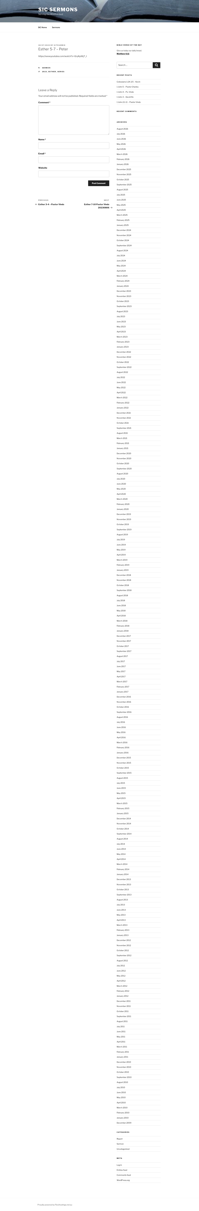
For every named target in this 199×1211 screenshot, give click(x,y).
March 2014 (122, 864)
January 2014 (122, 874)
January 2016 (122, 752)
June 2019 (121, 545)
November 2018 (124, 580)
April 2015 (121, 798)
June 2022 (121, 382)
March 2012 (122, 986)
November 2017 (124, 641)
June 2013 (121, 910)
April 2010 (121, 1102)
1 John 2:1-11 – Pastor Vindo (129, 102)
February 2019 (123, 565)
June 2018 (121, 605)
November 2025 (124, 174)
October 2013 (123, 889)
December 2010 (124, 1062)
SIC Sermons (58, 9)
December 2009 (124, 1123)
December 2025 (124, 169)
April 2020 (121, 494)
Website (42, 168)
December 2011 (124, 1001)
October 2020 (123, 463)
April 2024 (121, 271)
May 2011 (121, 1036)
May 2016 (121, 732)
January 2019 (122, 570)
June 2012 (121, 971)
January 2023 (123, 347)
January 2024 (123, 286)
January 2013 (122, 935)
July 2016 (121, 722)
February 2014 (123, 869)
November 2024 (124, 235)
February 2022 (123, 402)
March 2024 (122, 276)
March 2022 (122, 397)
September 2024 (124, 245)
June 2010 (121, 1092)
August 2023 (122, 311)
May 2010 (121, 1097)
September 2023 (124, 306)
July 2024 (121, 255)
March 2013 (122, 925)
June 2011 (121, 1031)
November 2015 (124, 763)
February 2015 (123, 808)
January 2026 (123, 164)
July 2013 (121, 905)
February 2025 (123, 220)
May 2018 (121, 610)
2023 (44, 72)
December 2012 (124, 940)
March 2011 (122, 1047)
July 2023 (121, 316)
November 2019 (124, 519)
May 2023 (121, 326)
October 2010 (123, 1072)
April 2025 (121, 210)
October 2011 (123, 1011)
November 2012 (124, 945)
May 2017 (121, 671)
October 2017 (123, 646)
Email (42, 153)
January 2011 (122, 1057)
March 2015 (122, 803)
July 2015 (121, 783)
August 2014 (122, 839)
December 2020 (124, 453)
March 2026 (122, 154)
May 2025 (121, 205)
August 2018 (122, 595)
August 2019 (122, 534)
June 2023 (121, 321)
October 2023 (123, 301)
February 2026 (123, 159)
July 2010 (121, 1087)
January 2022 (122, 408)
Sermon (46, 68)
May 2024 (121, 265)
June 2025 (121, 200)
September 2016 (124, 712)
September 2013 (124, 894)
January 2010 (123, 1118)
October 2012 (123, 950)
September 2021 (124, 428)
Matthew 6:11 (123, 53)
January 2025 (123, 225)
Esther (52, 72)
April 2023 (121, 331)
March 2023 (122, 337)
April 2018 (121, 615)
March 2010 (122, 1107)
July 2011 (121, 1026)
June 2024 (121, 260)
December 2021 (124, 413)
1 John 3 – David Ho (125, 97)
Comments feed (124, 1175)
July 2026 (121, 134)
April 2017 (121, 676)
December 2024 (124, 230)
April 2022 (121, 392)
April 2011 (121, 1041)
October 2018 (123, 585)
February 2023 (123, 342)
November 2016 (124, 702)
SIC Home (42, 27)
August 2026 (122, 129)
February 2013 (123, 930)
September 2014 (124, 834)
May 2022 (121, 387)
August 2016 (122, 717)
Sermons (56, 27)
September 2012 (124, 955)
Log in (119, 1165)
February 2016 (123, 747)
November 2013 (124, 884)
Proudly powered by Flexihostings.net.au (54, 1205)
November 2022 (124, 357)
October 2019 (123, 524)
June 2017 (121, 666)
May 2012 (121, 976)
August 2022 (122, 372)
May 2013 (121, 915)
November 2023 (124, 296)
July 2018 (121, 600)
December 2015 (124, 757)
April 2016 (121, 737)
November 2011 (124, 1006)
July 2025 (121, 195)
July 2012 (121, 965)
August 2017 (122, 656)
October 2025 (123, 179)
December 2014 (124, 818)
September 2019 (124, 529)
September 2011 (124, 1016)
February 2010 (123, 1112)
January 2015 (122, 813)
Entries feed (122, 1170)
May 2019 (121, 550)
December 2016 (124, 697)
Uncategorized (123, 1149)
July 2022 (121, 377)
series (61, 72)
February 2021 (123, 443)
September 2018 (124, 590)
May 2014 (121, 854)
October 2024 (123, 240)
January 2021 (122, 448)
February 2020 (123, 504)
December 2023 (124, 291)
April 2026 (121, 149)
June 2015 (121, 788)
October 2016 (123, 707)
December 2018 (124, 575)
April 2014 (121, 859)
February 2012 (123, 991)
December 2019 (124, 514)
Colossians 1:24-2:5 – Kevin (128, 82)
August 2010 (122, 1082)
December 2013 (124, 879)
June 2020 (121, 484)
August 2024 (122, 250)
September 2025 (124, 184)
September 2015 (124, 773)
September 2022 (124, 367)
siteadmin (59, 45)
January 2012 (122, 996)
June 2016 (121, 727)
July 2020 (121, 479)
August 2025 (122, 189)
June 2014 (121, 849)
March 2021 (122, 438)
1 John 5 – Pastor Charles (127, 87)
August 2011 (122, 1021)
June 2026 (121, 139)
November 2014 (124, 823)
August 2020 (122, 473)
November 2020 (124, 458)
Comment (44, 102)
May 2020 (121, 489)
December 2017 (124, 636)
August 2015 (122, 778)
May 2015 (121, 793)
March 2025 (122, 215)
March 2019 (122, 560)
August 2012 (122, 960)
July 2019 (121, 539)
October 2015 (123, 768)
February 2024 (123, 281)
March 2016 (122, 742)
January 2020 (123, 509)
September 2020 (124, 468)
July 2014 (121, 844)
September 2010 (124, 1077)
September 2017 (124, 651)
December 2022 (124, 352)
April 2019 (121, 555)
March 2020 (122, 499)
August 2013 (122, 899)
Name (42, 139)
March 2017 (122, 681)
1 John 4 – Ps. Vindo (125, 92)
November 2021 (124, 418)
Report (120, 1139)
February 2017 (123, 687)
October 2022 (123, 362)
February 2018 (123, 626)
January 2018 (122, 631)
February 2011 (123, 1052)
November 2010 (124, 1067)
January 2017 (122, 692)
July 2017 (121, 661)
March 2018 (122, 621)
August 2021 (122, 433)
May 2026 (121, 144)
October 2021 (123, 423)
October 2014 (123, 829)
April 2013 (121, 920)
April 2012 (121, 981)
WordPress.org (123, 1180)
